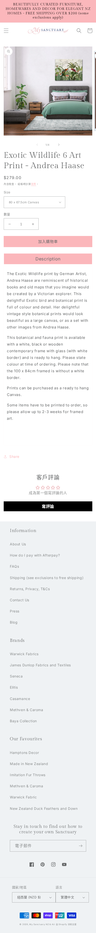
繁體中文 (67, 897)
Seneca (16, 676)
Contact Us (19, 600)
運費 (33, 184)
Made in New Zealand (29, 764)
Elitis (14, 687)
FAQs (14, 566)
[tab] (48, 258)
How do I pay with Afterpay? (35, 555)
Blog (13, 622)
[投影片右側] (58, 144)
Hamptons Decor (24, 752)
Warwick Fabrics (24, 654)
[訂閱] (80, 846)
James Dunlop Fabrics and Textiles (40, 665)
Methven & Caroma (26, 710)
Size (7, 192)
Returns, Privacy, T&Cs (30, 589)
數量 (7, 214)
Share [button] (14, 456)
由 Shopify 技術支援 (66, 924)
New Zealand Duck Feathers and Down (44, 808)
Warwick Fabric (23, 797)
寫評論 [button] (48, 506)
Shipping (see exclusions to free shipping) (46, 578)
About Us (18, 544)
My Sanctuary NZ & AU (42, 924)
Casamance (20, 699)
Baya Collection (23, 721)
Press (14, 611)
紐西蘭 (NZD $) (29, 897)
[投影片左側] (37, 144)
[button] (6, 30)
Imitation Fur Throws (28, 775)
